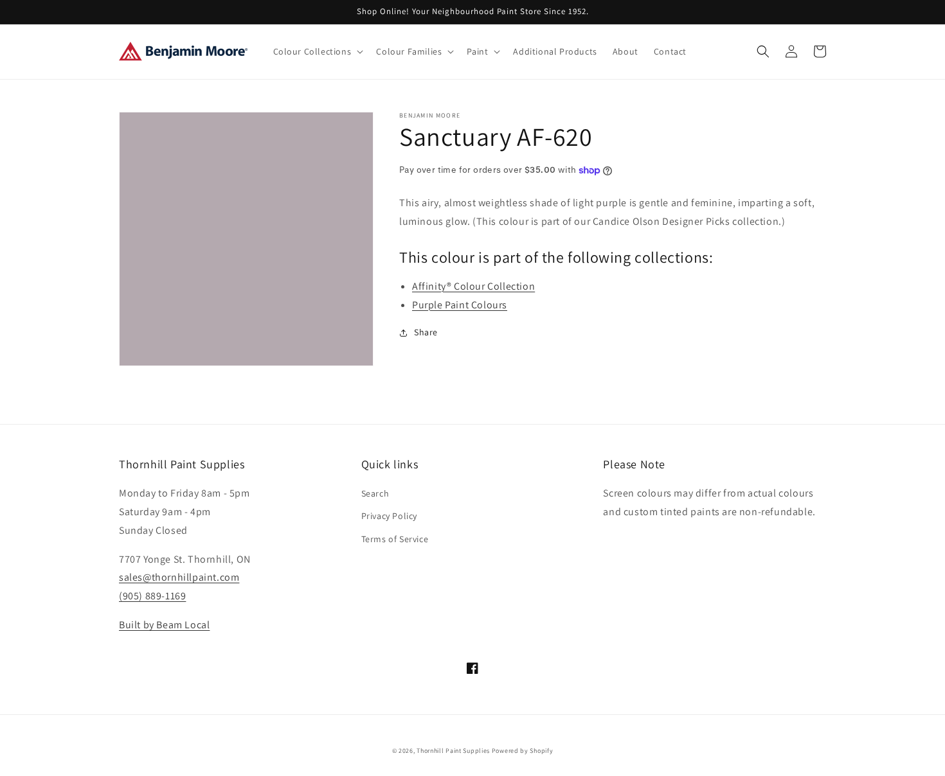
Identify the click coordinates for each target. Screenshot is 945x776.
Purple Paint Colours (459, 305)
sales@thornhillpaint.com (179, 577)
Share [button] (426, 332)
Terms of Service (395, 539)
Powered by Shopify (523, 750)
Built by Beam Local (164, 624)
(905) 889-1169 (152, 596)
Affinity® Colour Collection (473, 286)
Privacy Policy (389, 516)
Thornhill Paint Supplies (453, 750)
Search (375, 493)
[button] (317, 51)
